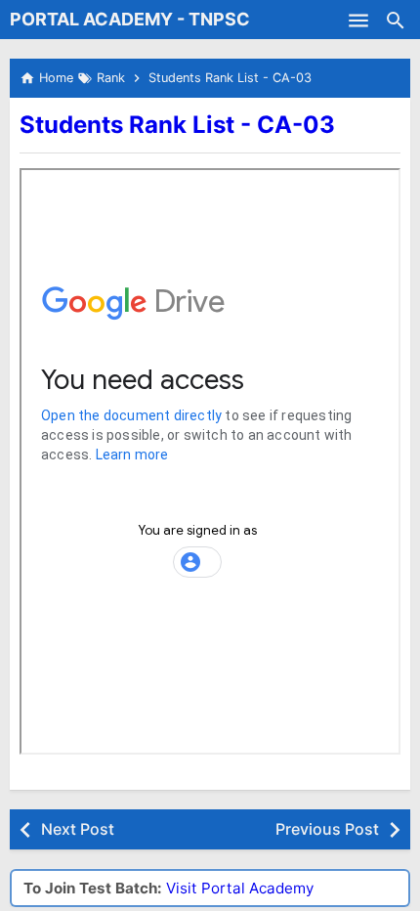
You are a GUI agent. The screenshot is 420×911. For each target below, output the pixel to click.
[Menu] (358, 19)
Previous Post (327, 829)
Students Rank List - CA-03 (177, 124)
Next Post (77, 829)
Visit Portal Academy (240, 888)
